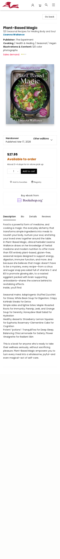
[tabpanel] (30, 295)
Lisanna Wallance (14, 34)
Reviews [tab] (46, 216)
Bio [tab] (22, 216)
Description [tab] (9, 216)
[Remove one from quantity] (9, 171)
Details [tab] (33, 216)
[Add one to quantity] (18, 171)
